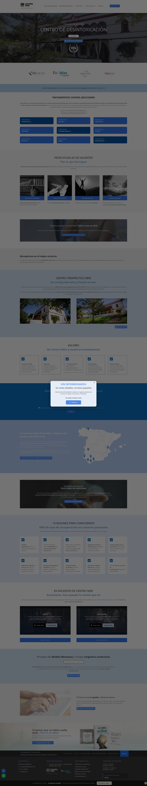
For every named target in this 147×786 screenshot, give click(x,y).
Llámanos (74, 402)
